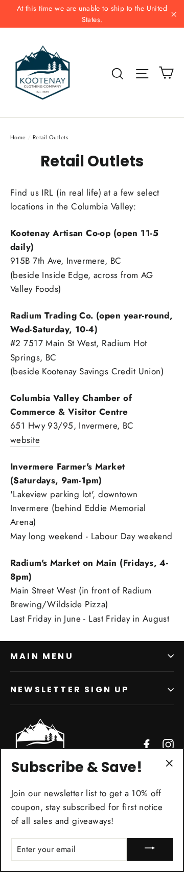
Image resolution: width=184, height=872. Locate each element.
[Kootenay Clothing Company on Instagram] (168, 744)
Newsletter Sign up (69, 689)
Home (18, 137)
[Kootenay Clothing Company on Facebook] (146, 744)
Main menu (42, 656)
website (25, 440)
